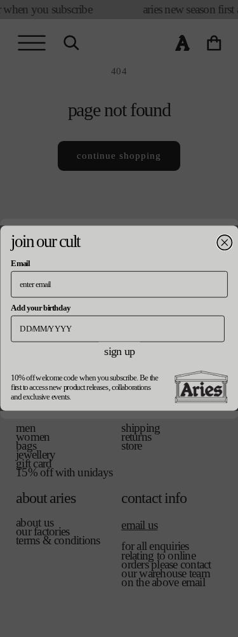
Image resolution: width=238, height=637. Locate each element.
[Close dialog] (224, 243)
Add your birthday (40, 307)
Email (20, 262)
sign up (118, 351)
